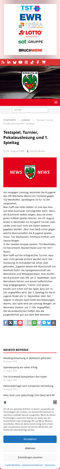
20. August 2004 (15, 151)
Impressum (49, 464)
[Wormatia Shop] (44, 62)
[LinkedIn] (9, 62)
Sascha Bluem (37, 151)
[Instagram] (26, 62)
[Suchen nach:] (30, 110)
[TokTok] (32, 62)
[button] (55, 402)
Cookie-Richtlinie (12, 464)
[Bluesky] (15, 62)
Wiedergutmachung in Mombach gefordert (27, 358)
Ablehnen (30, 448)
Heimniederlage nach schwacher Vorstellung (28, 385)
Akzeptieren (30, 439)
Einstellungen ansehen (30, 457)
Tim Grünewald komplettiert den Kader (25, 376)
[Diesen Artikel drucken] (29, 323)
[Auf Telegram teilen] (44, 323)
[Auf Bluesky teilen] (48, 323)
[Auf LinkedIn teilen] (15, 323)
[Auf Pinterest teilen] (20, 323)
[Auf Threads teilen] (53, 323)
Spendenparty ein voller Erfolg (20, 367)
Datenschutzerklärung (32, 464)
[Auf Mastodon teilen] (39, 323)
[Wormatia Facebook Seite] (38, 62)
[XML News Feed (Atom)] (3, 62)
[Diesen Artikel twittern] (10, 323)
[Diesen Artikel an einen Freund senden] (24, 323)
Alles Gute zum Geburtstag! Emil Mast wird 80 (29, 395)
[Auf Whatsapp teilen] (34, 323)
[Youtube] (20, 62)
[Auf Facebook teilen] (5, 323)
